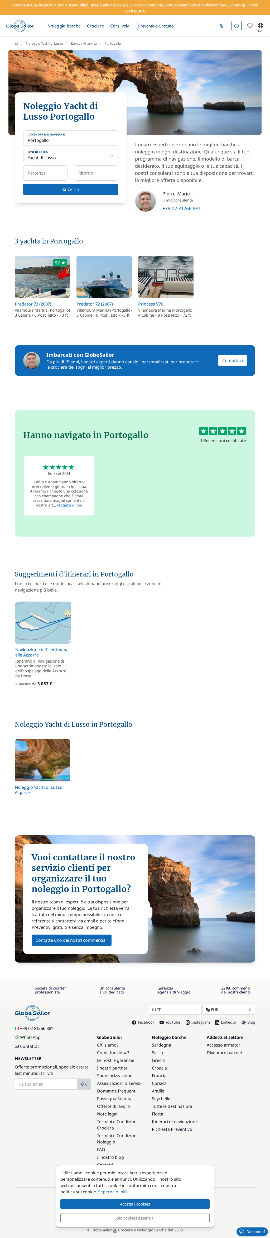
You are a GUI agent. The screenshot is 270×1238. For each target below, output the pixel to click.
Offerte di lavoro (113, 1106)
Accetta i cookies (135, 1204)
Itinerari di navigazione (175, 1121)
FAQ (101, 1149)
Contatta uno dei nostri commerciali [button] (72, 940)
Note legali (107, 1114)
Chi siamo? (107, 1045)
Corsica (159, 1083)
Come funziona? (113, 1053)
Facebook (146, 1022)
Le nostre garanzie (115, 1060)
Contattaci (232, 360)
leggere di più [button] (69, 505)
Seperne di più (112, 1192)
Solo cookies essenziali (135, 1218)
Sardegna (161, 1045)
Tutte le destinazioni (172, 1106)
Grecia (158, 1060)
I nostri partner (112, 1068)
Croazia (159, 1068)
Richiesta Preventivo (172, 1129)
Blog (251, 1022)
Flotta (157, 1114)
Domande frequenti (117, 1091)
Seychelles (162, 1098)
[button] (64, 25)
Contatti (105, 1165)
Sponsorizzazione (114, 1075)
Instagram (200, 1022)
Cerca (72, 189)
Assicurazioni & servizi (119, 1083)
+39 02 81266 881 (181, 208)
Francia (159, 1075)
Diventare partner (225, 1053)
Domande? (256, 1231)
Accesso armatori (224, 1045)
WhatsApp (30, 1037)
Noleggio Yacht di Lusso (44, 43)
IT (159, 1009)
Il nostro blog (110, 1157)
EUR (214, 1009)
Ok (84, 1084)
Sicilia (157, 1053)
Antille (158, 1091)
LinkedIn (228, 1022)
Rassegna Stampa (115, 1098)
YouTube (172, 1022)
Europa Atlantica (84, 43)
